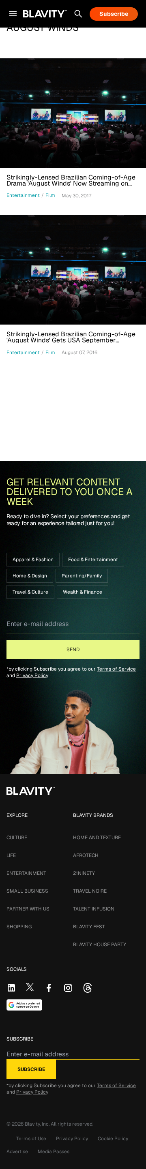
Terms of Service (116, 669)
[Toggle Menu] (13, 14)
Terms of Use (31, 1138)
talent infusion (93, 909)
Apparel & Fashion (33, 559)
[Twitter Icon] (30, 987)
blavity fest (89, 926)
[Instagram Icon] (68, 988)
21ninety (84, 873)
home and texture (97, 837)
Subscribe (113, 13)
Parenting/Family (82, 576)
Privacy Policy (32, 675)
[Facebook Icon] (49, 988)
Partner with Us (27, 909)
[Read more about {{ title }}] (73, 113)
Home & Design (30, 576)
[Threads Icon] (87, 988)
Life (11, 855)
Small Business (27, 891)
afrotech (86, 855)
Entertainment (26, 873)
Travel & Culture (30, 592)
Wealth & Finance (82, 592)
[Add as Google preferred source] (24, 1005)
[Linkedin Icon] (11, 988)
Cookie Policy (113, 1138)
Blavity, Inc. (38, 1124)
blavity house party (99, 944)
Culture (16, 837)
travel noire (90, 891)
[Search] (78, 13)
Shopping (19, 926)
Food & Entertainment (93, 559)
